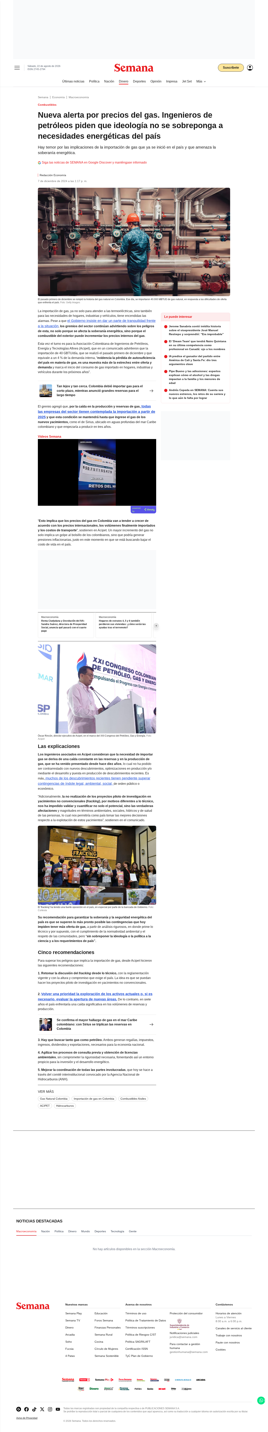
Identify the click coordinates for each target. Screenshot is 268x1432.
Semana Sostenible (107, 1355)
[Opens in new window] (26, 1409)
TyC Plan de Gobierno (139, 1355)
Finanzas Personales (108, 1327)
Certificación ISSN (136, 1348)
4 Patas (70, 1355)
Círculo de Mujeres (106, 1348)
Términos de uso (135, 1313)
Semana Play (73, 1313)
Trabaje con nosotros (229, 1335)
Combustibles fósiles (133, 1098)
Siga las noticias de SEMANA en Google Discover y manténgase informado (94, 162)
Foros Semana (104, 1320)
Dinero (69, 1327)
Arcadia (70, 1334)
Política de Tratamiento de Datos (145, 1320)
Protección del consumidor (186, 1313)
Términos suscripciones (140, 1327)
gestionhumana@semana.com (189, 1351)
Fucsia (69, 1348)
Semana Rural (103, 1334)
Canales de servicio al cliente (234, 1328)
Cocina (99, 1341)
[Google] (18, 1409)
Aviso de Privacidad (31, 1418)
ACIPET (45, 1105)
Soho (68, 1341)
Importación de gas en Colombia (94, 1098)
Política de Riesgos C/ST (140, 1334)
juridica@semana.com (183, 1337)
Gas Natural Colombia (53, 1098)
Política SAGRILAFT (137, 1341)
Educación (101, 1313)
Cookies (221, 1349)
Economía (58, 97)
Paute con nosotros (228, 1342)
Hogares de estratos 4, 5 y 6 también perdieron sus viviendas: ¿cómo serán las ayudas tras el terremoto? (122, 624)
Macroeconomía (79, 97)
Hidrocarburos (65, 1105)
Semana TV (72, 1320)
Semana (43, 97)
